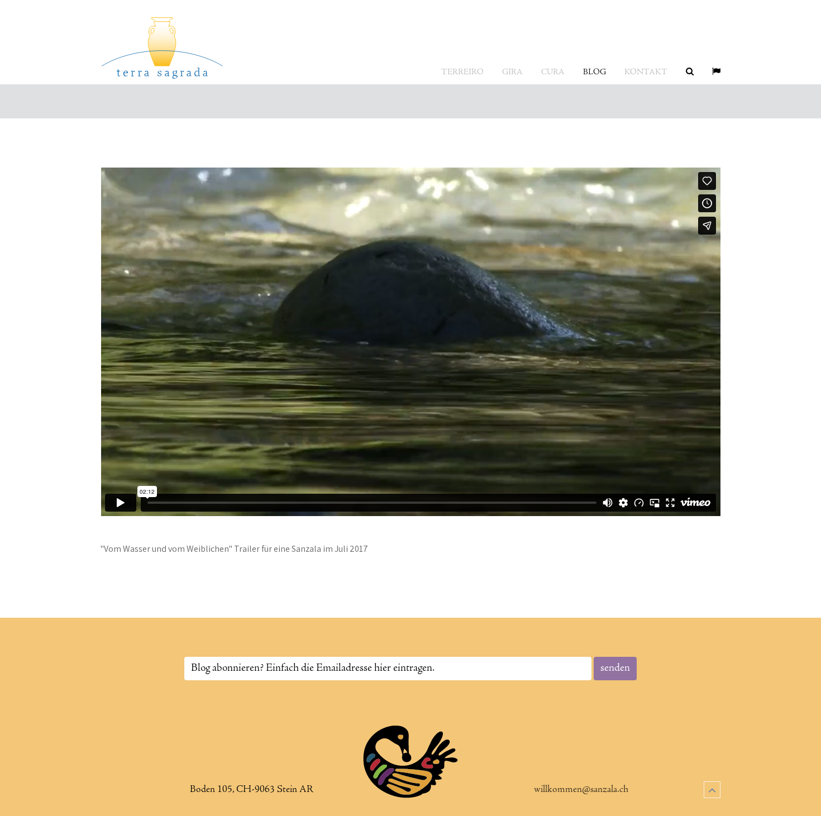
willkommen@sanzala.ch (581, 790)
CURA (553, 72)
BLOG (594, 72)
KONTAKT (645, 72)
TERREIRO (462, 72)
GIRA (512, 72)
